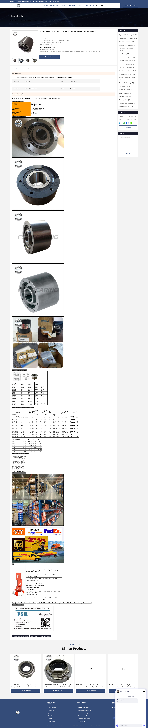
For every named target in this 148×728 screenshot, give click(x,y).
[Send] (144, 725)
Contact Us (50, 715)
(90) (125, 93)
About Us (71, 5)
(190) (127, 103)
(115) (127, 57)
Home (46, 5)
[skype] (120, 123)
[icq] (131, 123)
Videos (63, 5)
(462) (126, 64)
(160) (126, 89)
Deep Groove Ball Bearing (84, 710)
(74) (127, 60)
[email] (127, 123)
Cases (86, 5)
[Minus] (144, 691)
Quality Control (51, 713)
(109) (126, 106)
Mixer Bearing (81, 721)
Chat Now (128, 127)
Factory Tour (51, 710)
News (79, 5)
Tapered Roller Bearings (84, 707)
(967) (128, 38)
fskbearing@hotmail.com (41, 1)
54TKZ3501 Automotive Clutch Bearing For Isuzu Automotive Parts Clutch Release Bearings (121, 685)
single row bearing (45, 636)
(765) (127, 78)
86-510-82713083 (54, 1)
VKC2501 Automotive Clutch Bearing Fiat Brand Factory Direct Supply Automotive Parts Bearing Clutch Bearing (89, 686)
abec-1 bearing (34, 636)
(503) (127, 45)
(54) (124, 54)
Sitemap (50, 718)
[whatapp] (123, 123)
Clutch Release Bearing (25, 20)
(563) (125, 96)
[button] (12, 672)
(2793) (126, 41)
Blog (92, 5)
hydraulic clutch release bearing (20, 636)
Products (53, 5)
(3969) (126, 49)
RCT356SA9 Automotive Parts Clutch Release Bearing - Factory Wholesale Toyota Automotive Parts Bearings (57, 686)
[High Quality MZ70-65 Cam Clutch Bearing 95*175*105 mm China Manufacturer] (25, 43)
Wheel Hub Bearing (83, 713)
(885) (127, 74)
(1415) (127, 71)
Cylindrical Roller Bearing (84, 718)
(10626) (128, 35)
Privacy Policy (51, 721)
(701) (124, 86)
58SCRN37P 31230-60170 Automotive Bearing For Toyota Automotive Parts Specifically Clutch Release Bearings (25, 686)
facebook (114, 718)
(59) (124, 100)
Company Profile (52, 707)
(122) (127, 67)
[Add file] (117, 725)
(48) (126, 83)
